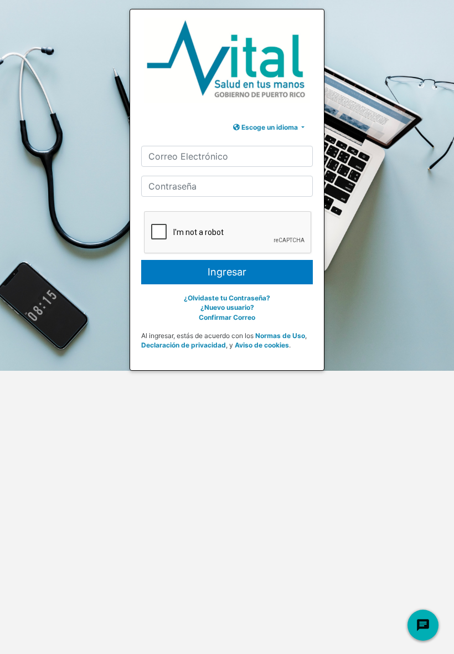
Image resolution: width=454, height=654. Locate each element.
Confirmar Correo (227, 317)
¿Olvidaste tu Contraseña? (227, 298)
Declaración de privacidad (183, 345)
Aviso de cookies (262, 345)
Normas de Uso (280, 335)
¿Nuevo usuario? (227, 307)
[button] (269, 127)
